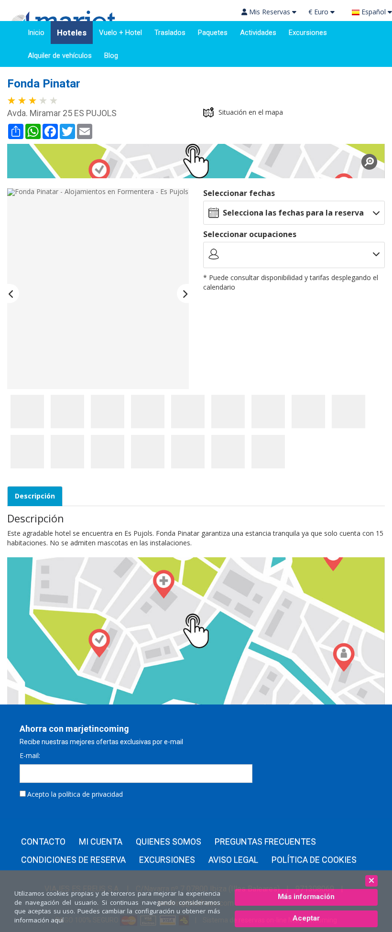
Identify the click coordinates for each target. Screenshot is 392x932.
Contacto (43, 841)
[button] (13, 293)
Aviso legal (233, 860)
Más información (306, 896)
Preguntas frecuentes (265, 841)
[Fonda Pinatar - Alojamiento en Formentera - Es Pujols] (27, 411)
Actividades (258, 32)
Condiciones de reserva (73, 860)
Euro (319, 11)
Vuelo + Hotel (120, 32)
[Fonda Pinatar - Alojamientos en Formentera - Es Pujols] (98, 288)
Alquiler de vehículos (60, 55)
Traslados (169, 32)
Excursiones (308, 32)
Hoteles (72, 32)
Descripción (35, 495)
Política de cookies (314, 860)
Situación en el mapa (250, 112)
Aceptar (306, 918)
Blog (111, 55)
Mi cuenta (100, 841)
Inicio (36, 32)
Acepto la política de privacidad (75, 794)
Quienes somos (168, 841)
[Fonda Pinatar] (196, 161)
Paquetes (213, 32)
